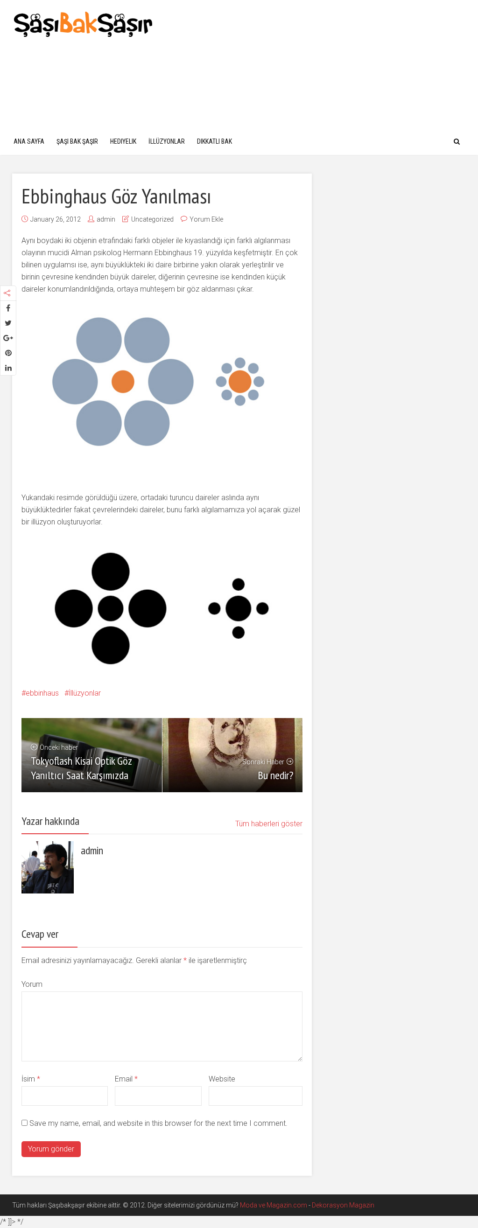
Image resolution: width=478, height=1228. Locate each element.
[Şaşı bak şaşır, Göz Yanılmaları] (83, 23)
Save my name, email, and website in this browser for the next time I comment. (158, 1123)
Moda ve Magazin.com (273, 1205)
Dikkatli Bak (214, 141)
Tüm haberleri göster (268, 823)
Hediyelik (123, 141)
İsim (30, 1078)
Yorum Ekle (206, 219)
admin (106, 219)
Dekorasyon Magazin (343, 1205)
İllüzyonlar (166, 141)
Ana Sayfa (29, 141)
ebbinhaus (42, 693)
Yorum (31, 984)
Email (126, 1078)
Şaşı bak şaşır (77, 141)
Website (222, 1078)
